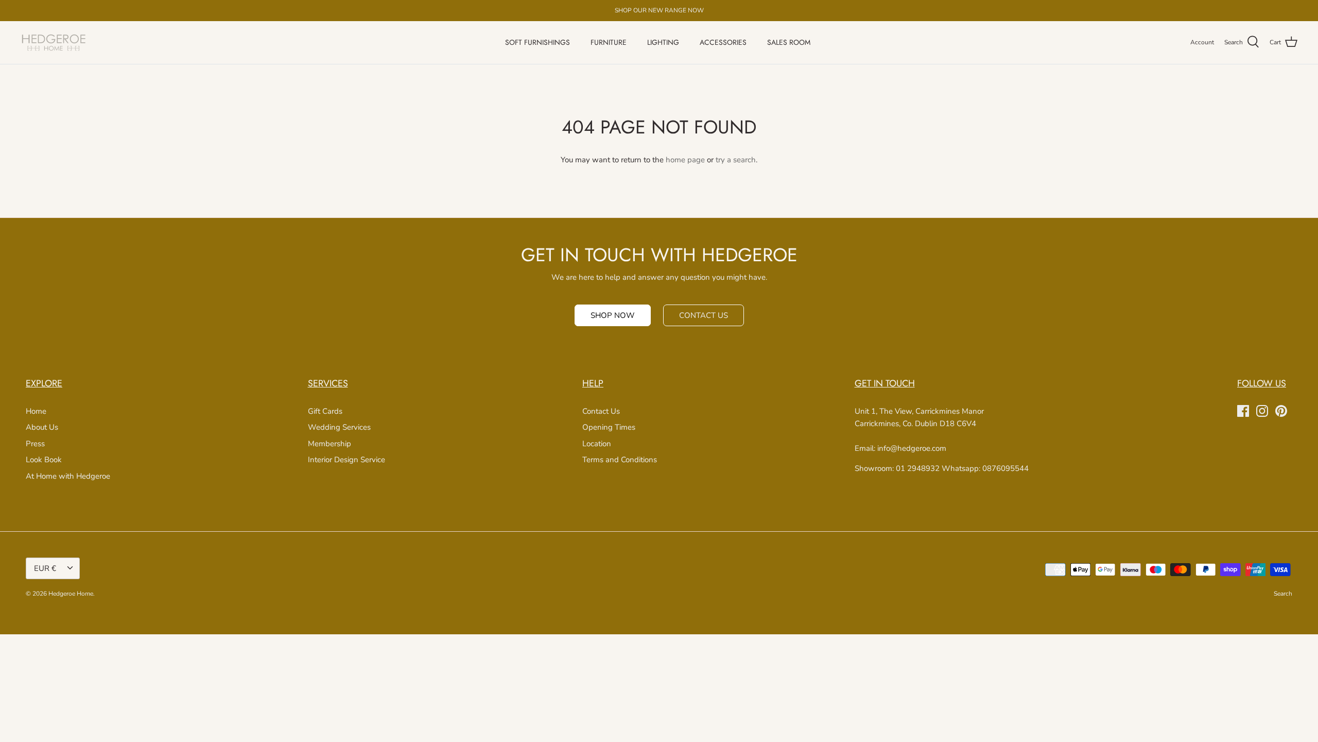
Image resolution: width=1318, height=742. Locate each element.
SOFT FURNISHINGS (537, 42)
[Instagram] (1262, 411)
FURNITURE (609, 42)
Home (36, 411)
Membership (329, 444)
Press (35, 444)
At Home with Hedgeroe (68, 476)
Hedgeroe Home (70, 593)
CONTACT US (703, 315)
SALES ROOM (788, 42)
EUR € (45, 568)
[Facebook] (1243, 411)
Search (1283, 593)
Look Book (44, 459)
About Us (42, 427)
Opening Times (608, 427)
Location (596, 444)
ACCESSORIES (723, 42)
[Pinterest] (1281, 411)
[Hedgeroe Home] (54, 42)
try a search (736, 160)
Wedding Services (339, 427)
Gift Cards (325, 411)
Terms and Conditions (619, 459)
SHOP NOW (613, 315)
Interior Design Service (346, 459)
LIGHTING (663, 42)
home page (685, 160)
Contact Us (601, 411)
